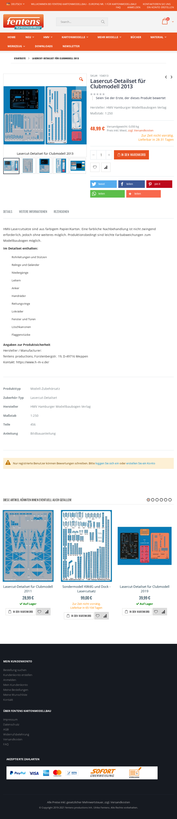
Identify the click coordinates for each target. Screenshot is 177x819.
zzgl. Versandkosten (140, 130)
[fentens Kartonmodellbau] (23, 21)
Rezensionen (61, 211)
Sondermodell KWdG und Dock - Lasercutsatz (86, 588)
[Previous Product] (166, 77)
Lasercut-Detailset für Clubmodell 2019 (144, 588)
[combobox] (82, 21)
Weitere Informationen (33, 211)
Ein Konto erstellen (160, 7)
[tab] (11, 212)
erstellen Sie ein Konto (140, 463)
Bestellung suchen (15, 670)
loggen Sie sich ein (107, 463)
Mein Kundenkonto (15, 685)
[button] (81, 82)
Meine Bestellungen (15, 690)
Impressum (10, 719)
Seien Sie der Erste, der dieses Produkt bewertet (131, 98)
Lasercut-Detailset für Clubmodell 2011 (28, 588)
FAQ (118, 7)
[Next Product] (171, 77)
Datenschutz (11, 724)
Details (7, 211)
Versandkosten (12, 739)
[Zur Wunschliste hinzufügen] (39, 611)
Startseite (20, 58)
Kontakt (8, 700)
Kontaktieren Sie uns (157, 4)
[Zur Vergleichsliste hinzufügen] (47, 611)
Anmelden (134, 7)
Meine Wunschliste (15, 695)
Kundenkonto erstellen (17, 675)
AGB (6, 729)
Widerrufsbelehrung (16, 734)
